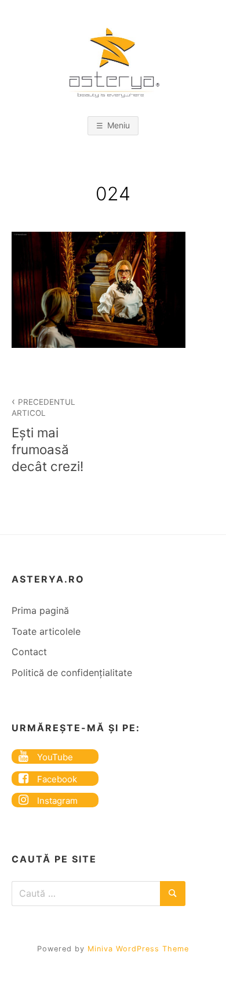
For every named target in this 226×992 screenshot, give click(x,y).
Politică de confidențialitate (72, 672)
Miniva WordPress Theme (138, 948)
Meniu (118, 125)
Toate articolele (46, 631)
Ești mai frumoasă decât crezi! (47, 435)
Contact (29, 651)
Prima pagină (40, 610)
